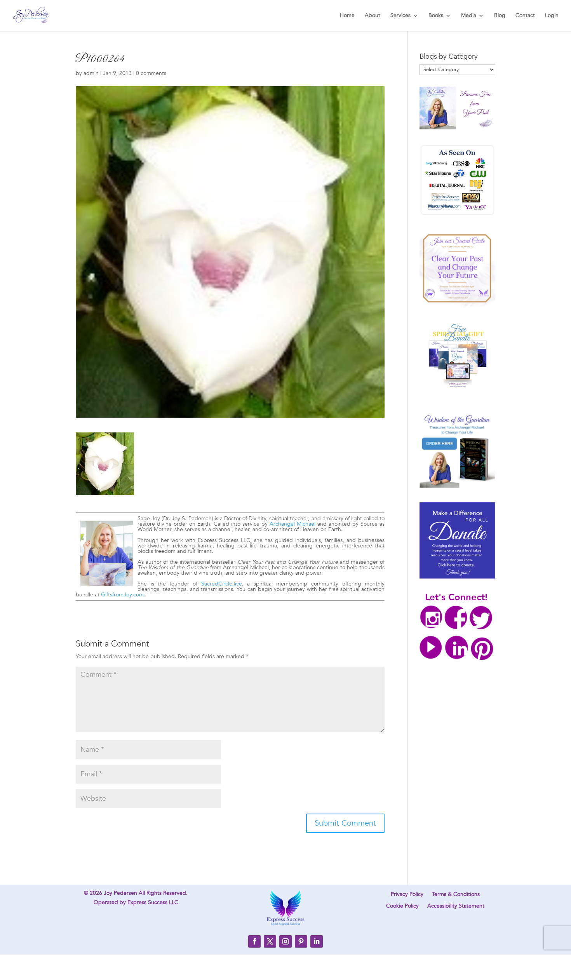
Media (468, 16)
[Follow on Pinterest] (301, 941)
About (372, 16)
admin (91, 73)
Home (347, 16)
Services (400, 16)
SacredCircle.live (221, 583)
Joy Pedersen (120, 893)
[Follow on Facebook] (254, 941)
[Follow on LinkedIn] (316, 941)
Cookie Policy (402, 906)
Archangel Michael (292, 524)
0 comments (151, 73)
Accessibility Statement (455, 906)
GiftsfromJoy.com (122, 594)
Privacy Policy (407, 895)
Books (435, 16)
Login (552, 16)
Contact (525, 16)
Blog (499, 16)
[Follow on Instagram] (285, 941)
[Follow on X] (270, 941)
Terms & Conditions (456, 895)
